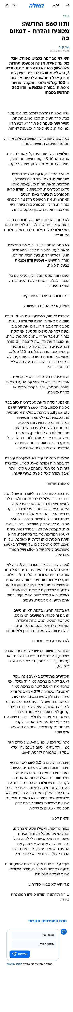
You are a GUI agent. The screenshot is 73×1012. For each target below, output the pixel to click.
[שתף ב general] (6, 5)
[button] (56, 5)
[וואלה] (36, 5)
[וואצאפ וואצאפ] (15, 5)
